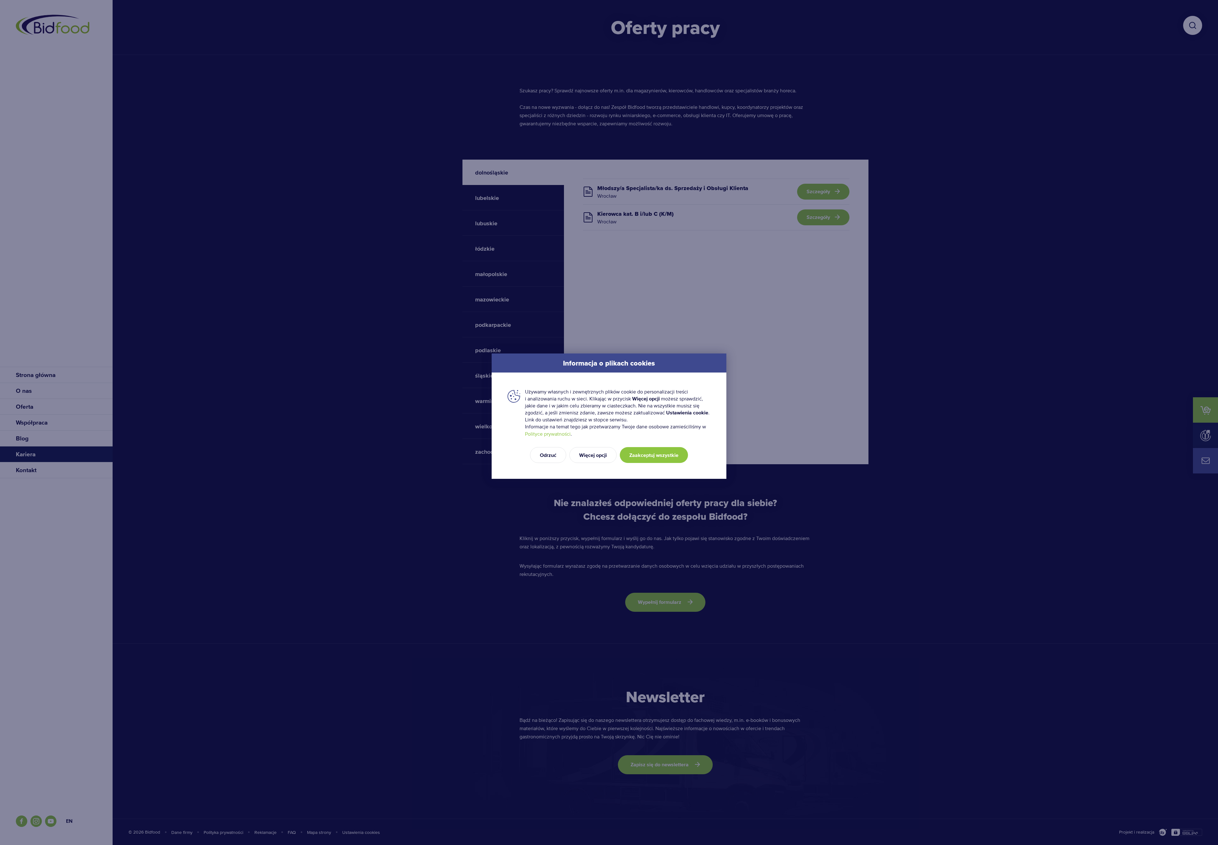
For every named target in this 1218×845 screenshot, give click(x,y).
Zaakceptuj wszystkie (653, 455)
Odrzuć (548, 455)
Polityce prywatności (548, 434)
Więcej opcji (593, 455)
